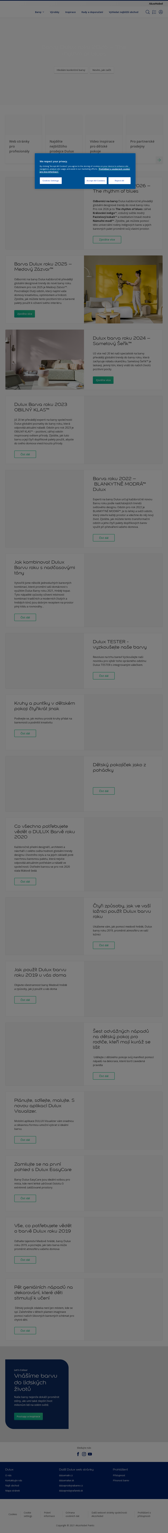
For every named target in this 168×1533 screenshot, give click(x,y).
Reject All (119, 180)
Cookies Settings (50, 180)
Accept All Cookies (96, 180)
